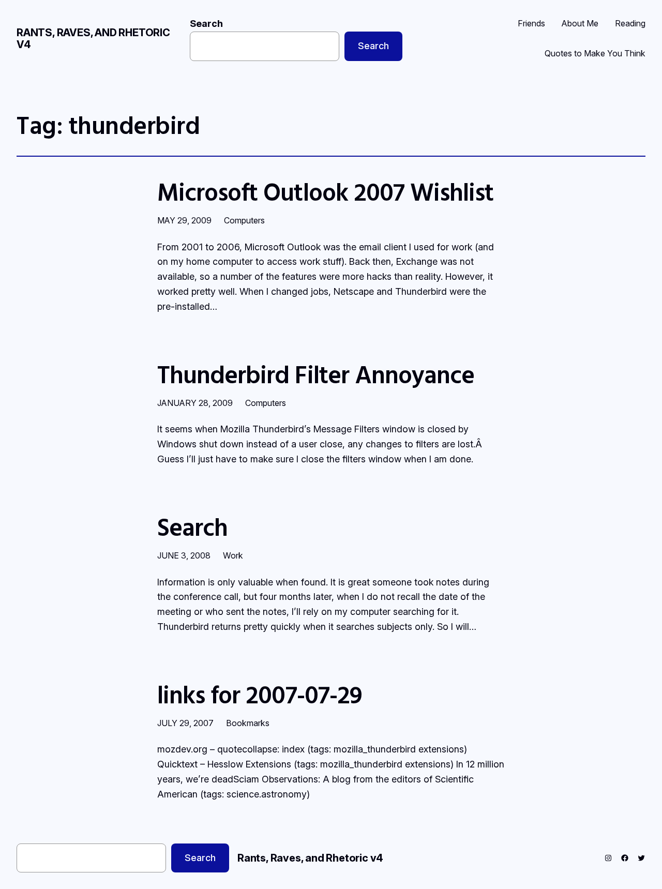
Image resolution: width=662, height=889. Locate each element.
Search (206, 23)
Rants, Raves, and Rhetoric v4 (93, 38)
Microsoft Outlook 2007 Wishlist (325, 191)
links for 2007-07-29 (259, 694)
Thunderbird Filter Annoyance (315, 374)
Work (233, 555)
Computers (244, 220)
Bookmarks (247, 723)
